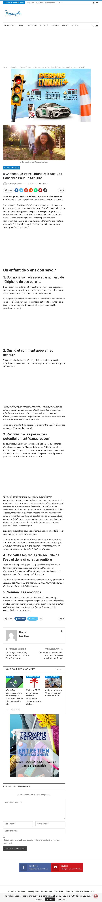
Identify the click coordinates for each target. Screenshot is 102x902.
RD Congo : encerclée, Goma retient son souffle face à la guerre (17, 655)
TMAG (21, 25)
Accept (50, 899)
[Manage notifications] (96, 896)
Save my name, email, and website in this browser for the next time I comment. (32, 841)
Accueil (11, 25)
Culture (55, 25)
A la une (30, 2)
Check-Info (59, 891)
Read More (62, 899)
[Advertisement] (20, 46)
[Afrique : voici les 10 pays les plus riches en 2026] (53, 682)
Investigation (50, 2)
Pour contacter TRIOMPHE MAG (80, 891)
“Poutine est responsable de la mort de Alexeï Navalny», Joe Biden (51, 655)
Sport (65, 25)
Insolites (39, 2)
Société (44, 25)
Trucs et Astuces (11, 168)
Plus (59, 2)
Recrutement (46, 891)
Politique (32, 25)
